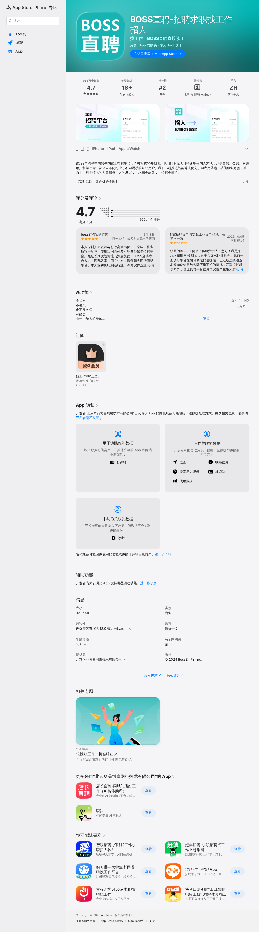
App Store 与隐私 (112, 921)
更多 (245, 181)
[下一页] (253, 88)
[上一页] (70, 88)
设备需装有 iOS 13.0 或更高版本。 (101, 628)
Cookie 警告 (136, 921)
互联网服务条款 (85, 921)
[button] (33, 34)
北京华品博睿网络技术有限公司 (99, 659)
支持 (152, 921)
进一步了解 (163, 554)
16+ (79, 644)
